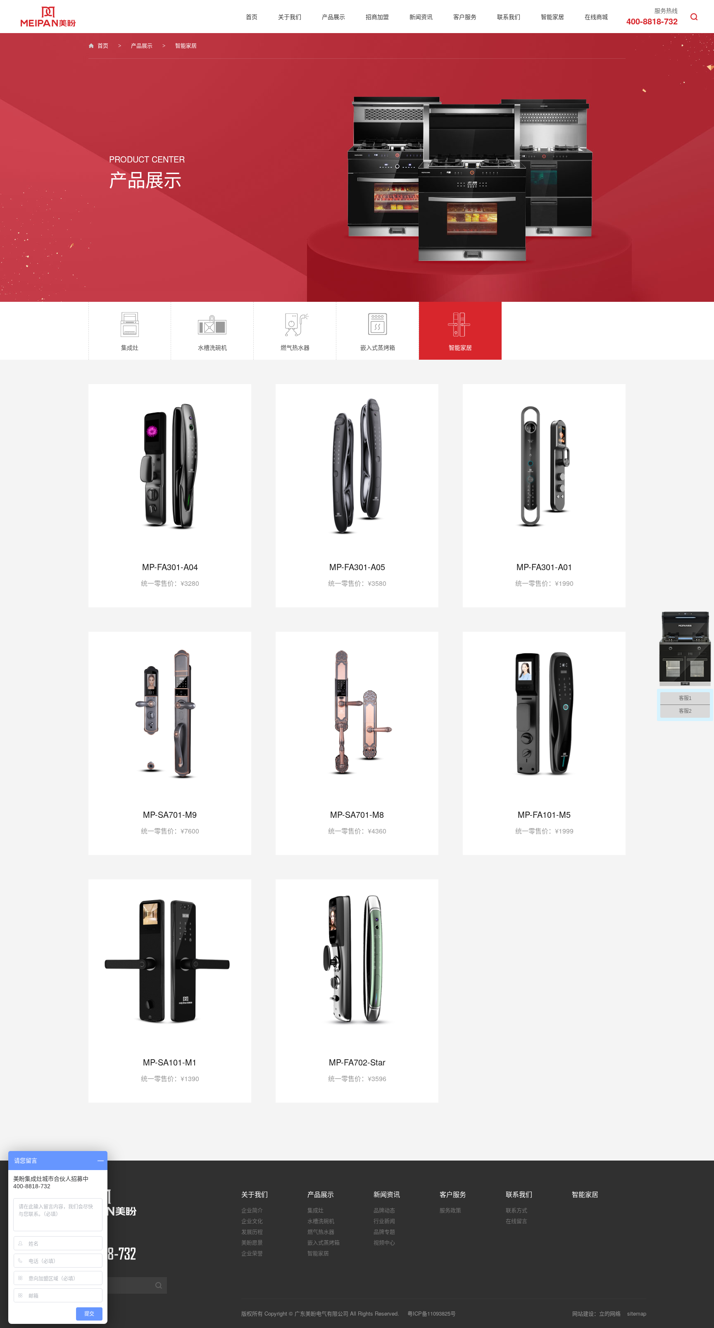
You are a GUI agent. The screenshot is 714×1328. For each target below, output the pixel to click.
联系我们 (508, 16)
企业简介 (252, 1210)
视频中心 (384, 1242)
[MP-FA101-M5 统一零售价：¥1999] (544, 784)
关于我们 (289, 16)
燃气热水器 (320, 1231)
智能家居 (552, 16)
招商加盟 (377, 16)
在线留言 (516, 1221)
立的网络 (610, 1313)
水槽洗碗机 (320, 1221)
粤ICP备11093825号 (431, 1313)
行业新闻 (384, 1221)
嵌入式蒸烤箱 (323, 1242)
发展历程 (252, 1231)
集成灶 (315, 1210)
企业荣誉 (252, 1253)
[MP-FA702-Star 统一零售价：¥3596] (357, 1031)
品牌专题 (384, 1231)
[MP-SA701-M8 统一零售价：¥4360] (357, 784)
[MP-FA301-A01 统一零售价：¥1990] (544, 536)
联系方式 (516, 1210)
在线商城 (596, 16)
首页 (251, 16)
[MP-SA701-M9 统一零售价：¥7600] (169, 784)
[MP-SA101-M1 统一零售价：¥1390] (169, 1031)
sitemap (636, 1313)
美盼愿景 (252, 1242)
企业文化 (252, 1221)
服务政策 (450, 1210)
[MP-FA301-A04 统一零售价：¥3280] (169, 536)
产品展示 (333, 16)
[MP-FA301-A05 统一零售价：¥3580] (357, 536)
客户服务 (464, 16)
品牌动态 (384, 1210)
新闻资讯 (421, 16)
